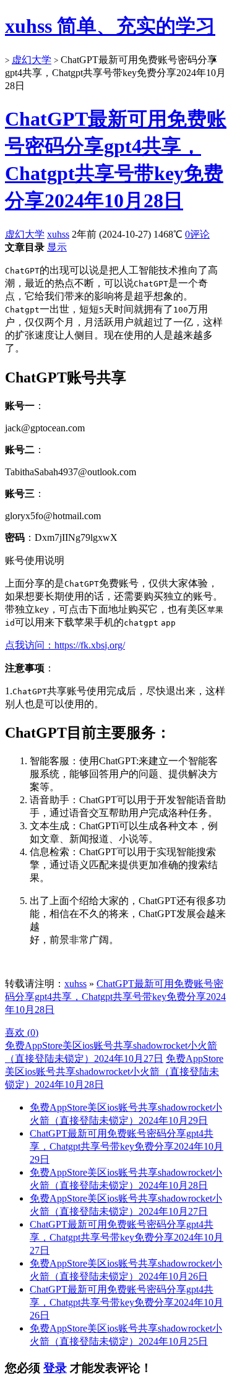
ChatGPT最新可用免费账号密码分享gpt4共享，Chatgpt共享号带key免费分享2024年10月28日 (115, 996)
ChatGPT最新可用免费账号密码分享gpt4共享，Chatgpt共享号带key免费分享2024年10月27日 (126, 1237)
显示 (57, 247)
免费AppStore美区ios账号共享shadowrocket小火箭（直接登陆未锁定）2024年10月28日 (114, 1071)
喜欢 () (21, 1032)
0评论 (197, 234)
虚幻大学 (31, 59)
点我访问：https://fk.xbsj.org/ (65, 645)
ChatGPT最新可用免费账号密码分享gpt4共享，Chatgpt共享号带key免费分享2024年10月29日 (126, 1146)
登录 (55, 1367)
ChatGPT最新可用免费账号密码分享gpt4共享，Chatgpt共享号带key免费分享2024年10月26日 (126, 1302)
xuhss (58, 234)
